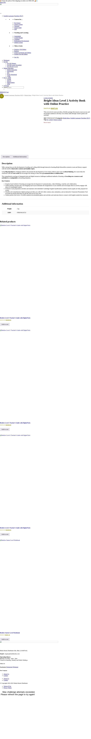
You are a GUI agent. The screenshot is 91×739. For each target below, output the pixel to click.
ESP (15, 29)
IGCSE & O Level (12, 66)
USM (8, 76)
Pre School (17, 23)
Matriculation (11, 82)
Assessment (17, 36)
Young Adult (17, 27)
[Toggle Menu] (0, 13)
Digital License (18, 42)
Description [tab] (6, 156)
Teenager (16, 26)
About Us (6, 674)
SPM (8, 84)
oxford (51, 119)
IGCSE (6, 62)
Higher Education (9, 68)
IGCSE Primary (11, 63)
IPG (8, 73)
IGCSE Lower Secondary (14, 65)
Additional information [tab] (20, 156)
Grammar (17, 39)
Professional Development (21, 41)
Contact (6, 675)
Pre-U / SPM (7, 78)
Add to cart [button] (4, 324)
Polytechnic (10, 71)
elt (47, 119)
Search (5, 87)
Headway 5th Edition (20, 49)
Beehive (16, 51)
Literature (6, 85)
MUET (9, 81)
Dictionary (7, 60)
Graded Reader (18, 38)
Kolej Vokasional (12, 74)
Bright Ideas (28, 95)
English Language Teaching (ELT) (13, 16)
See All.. (16, 57)
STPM (9, 79)
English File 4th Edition (21, 54)
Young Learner (18, 24)
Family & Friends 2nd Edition (22, 52)
